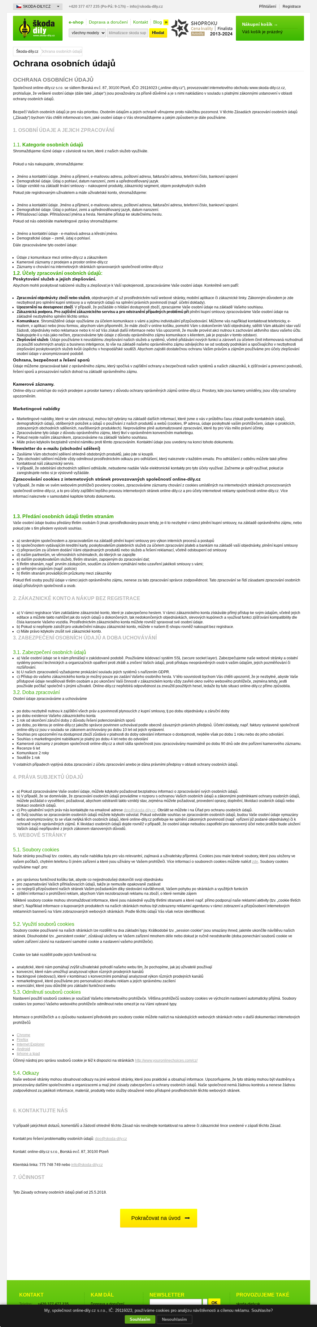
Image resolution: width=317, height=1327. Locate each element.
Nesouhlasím (174, 1319)
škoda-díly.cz (38, 28)
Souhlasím (140, 1319)
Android (23, 1049)
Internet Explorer (31, 1044)
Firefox (22, 1040)
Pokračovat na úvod (155, 1218)
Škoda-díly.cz (27, 51)
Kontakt (140, 22)
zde (255, 861)
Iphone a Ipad (28, 1053)
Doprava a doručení (108, 22)
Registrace (292, 6)
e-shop (76, 22)
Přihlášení (267, 6)
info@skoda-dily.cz (87, 1165)
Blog (157, 22)
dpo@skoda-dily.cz (140, 810)
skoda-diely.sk (248, 1304)
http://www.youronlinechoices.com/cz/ (166, 1060)
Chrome (23, 1035)
